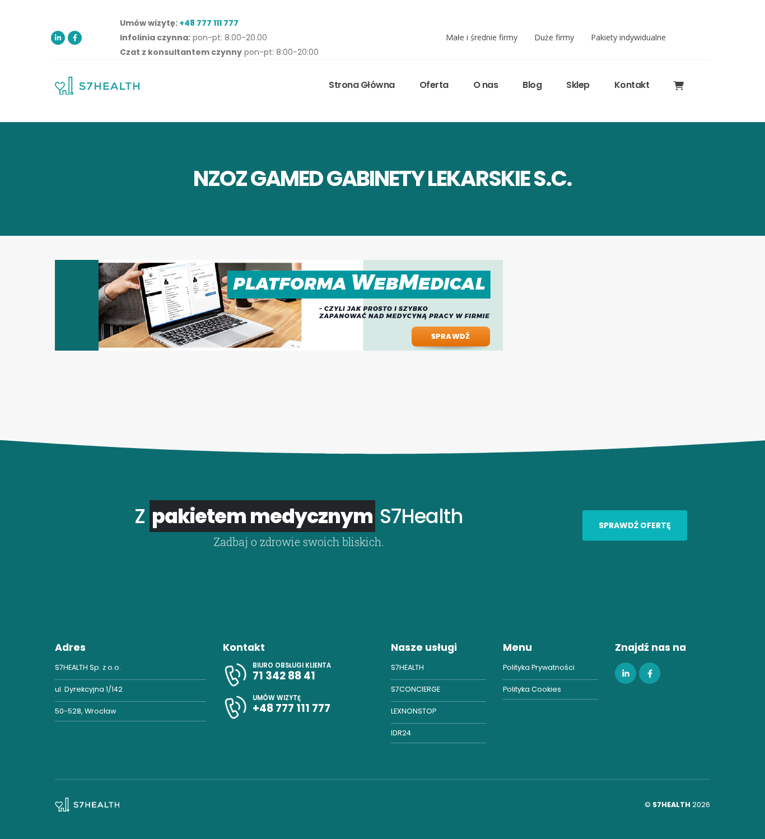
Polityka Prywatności (539, 667)
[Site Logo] (97, 85)
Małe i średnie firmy (481, 37)
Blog (532, 84)
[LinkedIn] (58, 38)
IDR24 (401, 733)
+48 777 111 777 (209, 23)
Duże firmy (554, 37)
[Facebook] (75, 38)
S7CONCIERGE (415, 689)
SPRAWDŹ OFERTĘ (635, 525)
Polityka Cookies (532, 689)
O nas (485, 84)
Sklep (578, 84)
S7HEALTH (407, 667)
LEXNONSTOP (413, 711)
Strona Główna (362, 84)
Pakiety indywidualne (628, 37)
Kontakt (632, 84)
